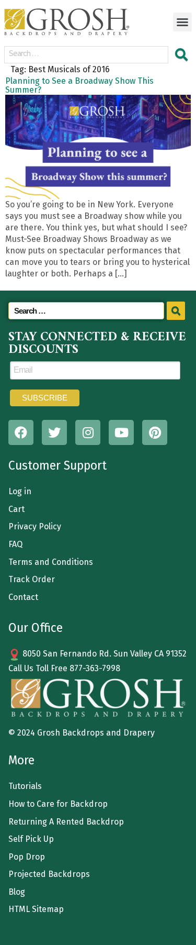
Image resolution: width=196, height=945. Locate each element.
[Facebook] (20, 432)
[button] (182, 22)
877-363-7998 (95, 668)
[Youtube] (121, 432)
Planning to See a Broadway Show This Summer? (79, 85)
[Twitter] (54, 432)
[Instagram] (87, 432)
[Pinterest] (154, 432)
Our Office (35, 627)
